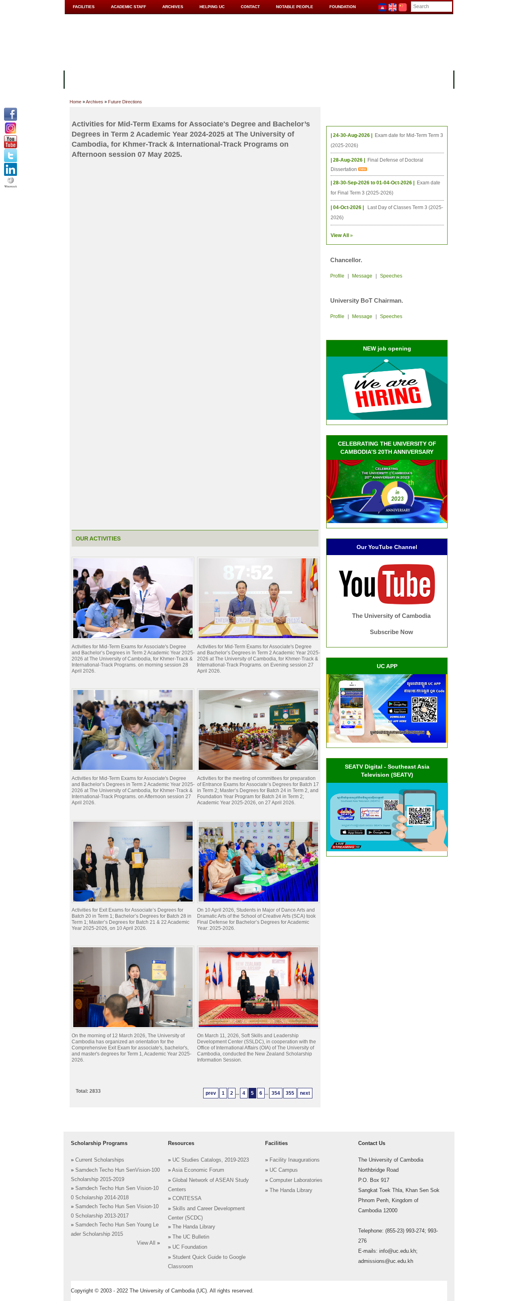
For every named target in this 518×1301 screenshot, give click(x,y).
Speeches (391, 276)
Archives (172, 6)
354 (276, 1093)
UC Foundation (189, 1247)
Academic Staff (128, 6)
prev (211, 1093)
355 (290, 1093)
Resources (203, 79)
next (305, 1093)
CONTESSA (187, 1198)
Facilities (84, 6)
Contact (250, 6)
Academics (161, 79)
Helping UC (212, 6)
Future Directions (125, 101)
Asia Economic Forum (198, 1170)
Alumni (316, 79)
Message (362, 276)
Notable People (294, 6)
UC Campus (284, 1170)
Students (243, 79)
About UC (83, 79)
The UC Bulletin (190, 1237)
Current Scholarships (99, 1160)
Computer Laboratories (296, 1180)
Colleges (121, 79)
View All (146, 1243)
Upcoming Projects (365, 79)
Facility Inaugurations (295, 1160)
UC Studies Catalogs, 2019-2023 (210, 1160)
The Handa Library (193, 1227)
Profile (337, 276)
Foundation (342, 6)
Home (75, 101)
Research (282, 79)
